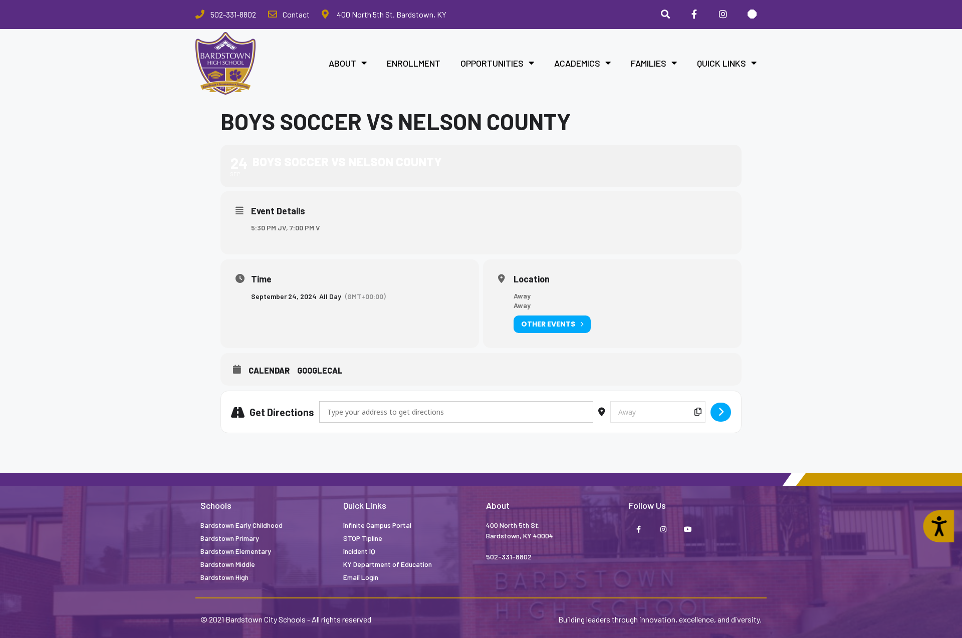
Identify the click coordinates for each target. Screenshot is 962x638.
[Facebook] (694, 14)
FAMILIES (648, 63)
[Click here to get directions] (720, 412)
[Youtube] (687, 529)
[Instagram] (723, 14)
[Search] (665, 14)
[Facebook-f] (638, 529)
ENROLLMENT (413, 63)
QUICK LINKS (721, 63)
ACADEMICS (577, 63)
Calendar (269, 370)
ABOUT (342, 63)
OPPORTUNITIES (492, 63)
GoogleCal (320, 370)
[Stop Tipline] (752, 14)
